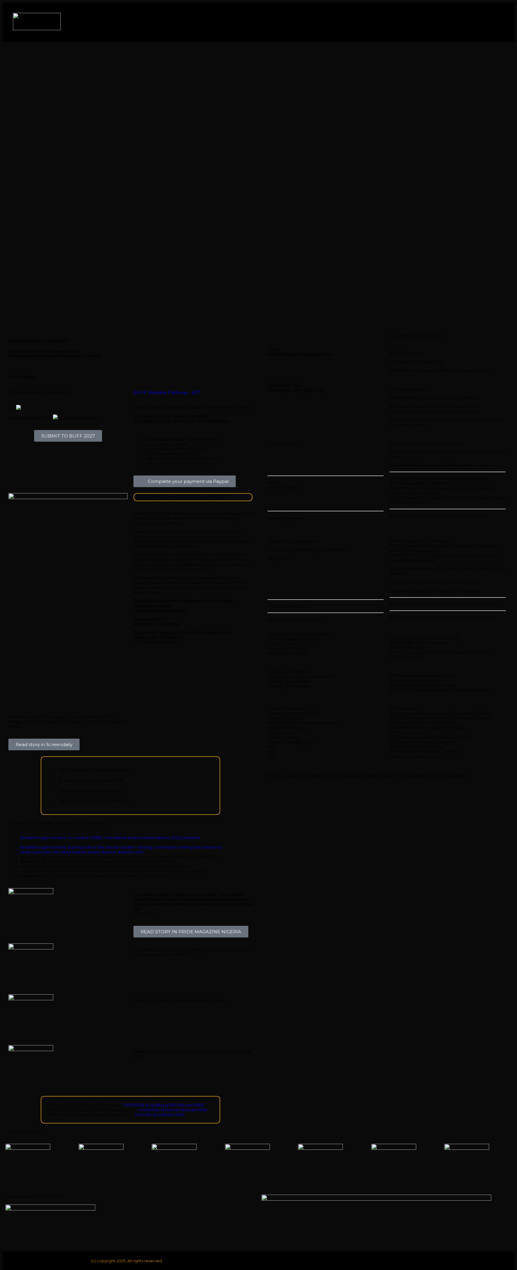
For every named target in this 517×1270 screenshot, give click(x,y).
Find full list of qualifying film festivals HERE (164, 1105)
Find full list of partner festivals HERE (173, 1109)
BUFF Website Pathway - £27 (166, 392)
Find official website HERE (160, 1114)
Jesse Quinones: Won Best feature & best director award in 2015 (82, 852)
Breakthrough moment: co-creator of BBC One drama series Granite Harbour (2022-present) (110, 837)
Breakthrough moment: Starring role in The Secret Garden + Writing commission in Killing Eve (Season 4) (121, 847)
